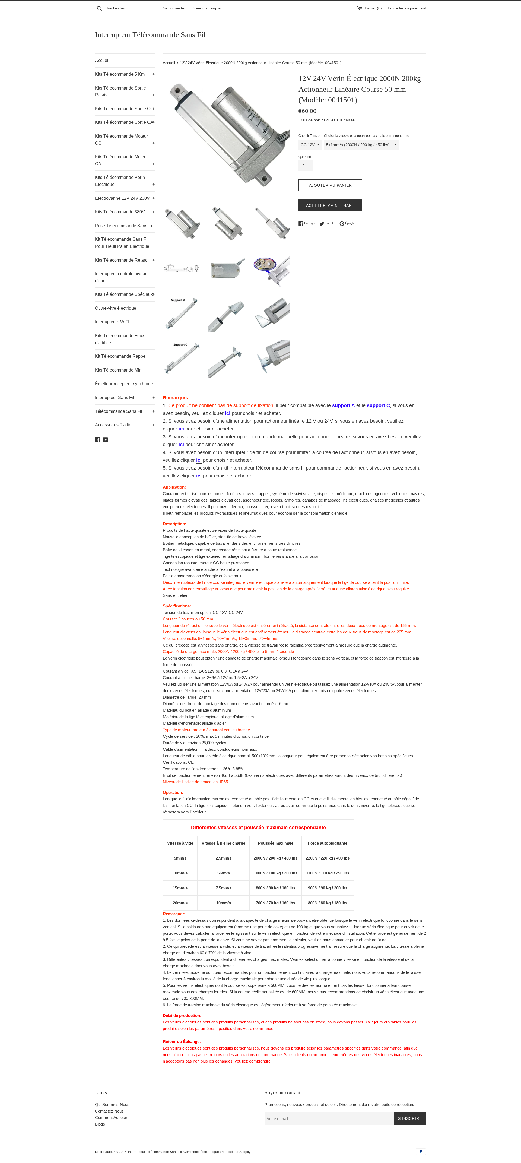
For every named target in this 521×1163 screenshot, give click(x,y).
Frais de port (309, 120)
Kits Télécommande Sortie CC (125, 108)
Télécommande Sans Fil (125, 411)
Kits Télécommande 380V (125, 212)
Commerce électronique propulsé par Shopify (216, 1152)
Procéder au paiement (407, 8)
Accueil (102, 60)
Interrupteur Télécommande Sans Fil (150, 34)
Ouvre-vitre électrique (115, 308)
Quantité (304, 157)
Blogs (100, 1124)
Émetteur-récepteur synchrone (124, 383)
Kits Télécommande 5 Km (125, 74)
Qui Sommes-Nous (112, 1104)
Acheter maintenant (330, 205)
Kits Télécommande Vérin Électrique (125, 181)
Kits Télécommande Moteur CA (125, 160)
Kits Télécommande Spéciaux (125, 294)
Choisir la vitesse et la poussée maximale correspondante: (367, 136)
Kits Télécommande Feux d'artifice (119, 339)
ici (227, 413)
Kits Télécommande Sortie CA (125, 122)
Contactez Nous (109, 1111)
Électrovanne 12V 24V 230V (125, 198)
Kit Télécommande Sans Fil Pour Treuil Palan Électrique (122, 243)
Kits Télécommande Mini (119, 370)
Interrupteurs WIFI (112, 321)
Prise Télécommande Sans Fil (124, 225)
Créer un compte (206, 8)
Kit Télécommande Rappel (121, 356)
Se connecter (174, 8)
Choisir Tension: (310, 136)
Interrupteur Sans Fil (125, 397)
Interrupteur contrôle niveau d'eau (121, 277)
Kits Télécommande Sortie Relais (125, 91)
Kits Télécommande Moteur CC (125, 139)
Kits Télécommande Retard (125, 260)
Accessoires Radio (125, 425)
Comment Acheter (111, 1117)
